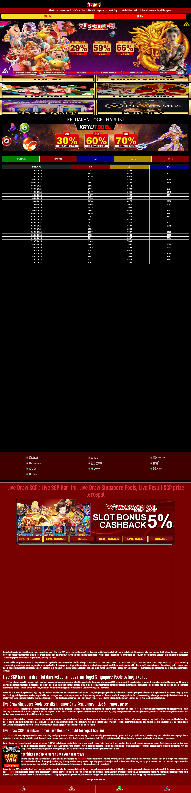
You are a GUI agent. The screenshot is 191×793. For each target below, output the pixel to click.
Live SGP (6, 682)
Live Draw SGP (8, 735)
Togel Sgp (10, 772)
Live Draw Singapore (10, 709)
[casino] (143, 90)
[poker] (47, 107)
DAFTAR (47, 16)
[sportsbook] (47, 90)
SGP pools (175, 662)
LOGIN (140, 16)
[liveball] (143, 107)
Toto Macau (81, 759)
